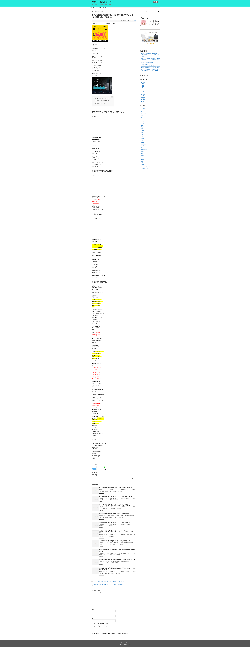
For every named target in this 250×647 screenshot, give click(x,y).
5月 (143, 87)
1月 (143, 91)
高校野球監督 (144, 168)
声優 (142, 132)
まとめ (99, 104)
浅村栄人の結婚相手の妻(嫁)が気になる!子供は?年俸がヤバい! (115, 513)
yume (134, 478)
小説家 (142, 140)
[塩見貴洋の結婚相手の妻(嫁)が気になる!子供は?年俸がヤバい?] (95, 499)
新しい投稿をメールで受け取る (101, 626)
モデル (142, 123)
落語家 (142, 159)
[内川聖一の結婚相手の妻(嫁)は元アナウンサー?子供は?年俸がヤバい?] (95, 533)
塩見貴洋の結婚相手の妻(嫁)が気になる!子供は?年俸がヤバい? (115, 496)
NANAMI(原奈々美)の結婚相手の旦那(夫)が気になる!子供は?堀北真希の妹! (111, 584)
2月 (143, 90)
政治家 (142, 142)
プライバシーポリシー (102, 7)
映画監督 (143, 144)
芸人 (142, 157)
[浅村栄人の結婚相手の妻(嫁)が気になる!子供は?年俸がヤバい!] (95, 516)
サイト (93, 618)
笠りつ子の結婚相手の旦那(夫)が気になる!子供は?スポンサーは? (109, 581)
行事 (142, 161)
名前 (93, 609)
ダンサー (143, 117)
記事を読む (101, 493)
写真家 (142, 127)
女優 (142, 134)
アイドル (143, 109)
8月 (143, 83)
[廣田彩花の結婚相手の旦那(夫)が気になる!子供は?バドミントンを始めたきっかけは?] (95, 571)
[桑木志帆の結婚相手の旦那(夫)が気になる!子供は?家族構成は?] (95, 490)
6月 (143, 86)
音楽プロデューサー (146, 166)
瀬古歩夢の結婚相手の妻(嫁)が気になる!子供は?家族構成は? (115, 505)
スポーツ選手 (132, 20)
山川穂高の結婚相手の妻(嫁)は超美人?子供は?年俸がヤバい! (115, 541)
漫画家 (142, 151)
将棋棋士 (143, 138)
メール (93, 613)
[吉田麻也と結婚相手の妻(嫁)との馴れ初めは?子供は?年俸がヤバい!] (95, 562)
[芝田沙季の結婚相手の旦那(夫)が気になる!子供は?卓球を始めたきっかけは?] (95, 552)
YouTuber (143, 108)
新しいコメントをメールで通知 (101, 623)
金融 (142, 162)
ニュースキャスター (146, 119)
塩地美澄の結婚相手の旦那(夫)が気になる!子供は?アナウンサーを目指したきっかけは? (150, 55)
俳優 (142, 125)
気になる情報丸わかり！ (103, 2)
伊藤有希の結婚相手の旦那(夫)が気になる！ (103, 98)
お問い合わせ (93, 7)
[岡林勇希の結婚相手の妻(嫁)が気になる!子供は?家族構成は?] (95, 525)
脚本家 (142, 155)
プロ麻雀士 (144, 121)
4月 (143, 89)
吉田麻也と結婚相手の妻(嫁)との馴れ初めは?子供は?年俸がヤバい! (117, 559)
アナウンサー (144, 111)
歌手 (142, 147)
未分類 (142, 145)
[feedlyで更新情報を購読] (154, 2)
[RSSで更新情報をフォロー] (156, 2)
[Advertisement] (114, 127)
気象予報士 (144, 149)
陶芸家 (142, 164)
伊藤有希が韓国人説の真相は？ (102, 100)
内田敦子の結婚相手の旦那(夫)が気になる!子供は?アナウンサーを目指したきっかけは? (150, 59)
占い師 (142, 130)
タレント (143, 115)
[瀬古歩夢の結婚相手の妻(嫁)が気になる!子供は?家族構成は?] (95, 507)
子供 (142, 136)
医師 (142, 128)
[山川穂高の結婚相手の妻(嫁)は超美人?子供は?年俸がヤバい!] (95, 543)
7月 (143, 85)
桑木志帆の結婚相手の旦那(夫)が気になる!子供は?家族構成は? (115, 487)
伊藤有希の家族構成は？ (101, 103)
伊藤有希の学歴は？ (100, 102)
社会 (142, 153)
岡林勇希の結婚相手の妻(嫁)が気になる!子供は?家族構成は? (115, 522)
